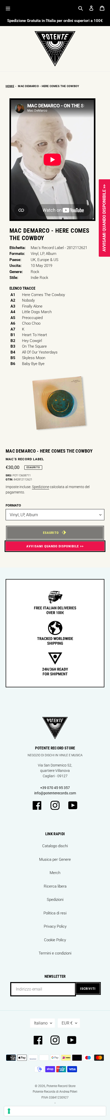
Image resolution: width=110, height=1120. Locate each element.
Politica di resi (55, 913)
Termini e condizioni (55, 953)
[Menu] (8, 8)
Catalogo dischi (55, 846)
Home (10, 86)
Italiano (41, 1023)
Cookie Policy (55, 940)
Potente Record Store (61, 1086)
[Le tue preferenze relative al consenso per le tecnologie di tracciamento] (55, 1111)
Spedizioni (55, 899)
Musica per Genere (55, 859)
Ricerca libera (55, 886)
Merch (55, 872)
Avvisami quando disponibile (52, 546)
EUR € (67, 1023)
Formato (13, 505)
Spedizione (40, 487)
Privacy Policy (55, 926)
